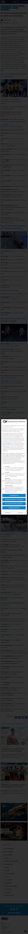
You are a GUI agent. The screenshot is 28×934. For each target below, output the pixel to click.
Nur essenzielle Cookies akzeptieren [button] (14, 503)
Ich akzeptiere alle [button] (14, 495)
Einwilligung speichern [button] (14, 507)
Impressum (20, 512)
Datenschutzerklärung (6, 443)
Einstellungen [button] (7, 447)
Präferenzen (7, 512)
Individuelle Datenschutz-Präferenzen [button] (14, 499)
